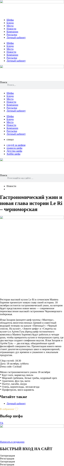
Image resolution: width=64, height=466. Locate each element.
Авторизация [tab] (7, 455)
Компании (12, 31)
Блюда (10, 22)
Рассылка (12, 34)
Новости (11, 28)
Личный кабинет (16, 37)
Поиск (3, 82)
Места (10, 25)
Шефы (10, 19)
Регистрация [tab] (7, 458)
